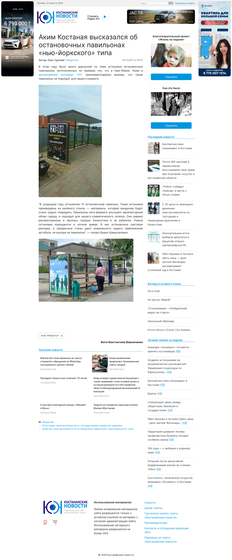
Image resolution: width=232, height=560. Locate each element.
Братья (152, 393)
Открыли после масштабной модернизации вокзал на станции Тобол (169, 465)
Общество (72, 60)
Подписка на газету (185, 3)
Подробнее (171, 77)
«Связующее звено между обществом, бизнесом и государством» (164, 406)
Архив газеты (153, 508)
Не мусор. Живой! (159, 299)
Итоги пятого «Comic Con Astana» (169, 329)
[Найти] (171, 3)
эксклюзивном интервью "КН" (61, 74)
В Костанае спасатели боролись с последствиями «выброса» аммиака (82, 425)
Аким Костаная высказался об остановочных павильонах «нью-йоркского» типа (87, 428)
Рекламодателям (155, 522)
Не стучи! (154, 291)
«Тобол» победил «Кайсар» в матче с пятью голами (174, 190)
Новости (150, 502)
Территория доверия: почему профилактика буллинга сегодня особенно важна (168, 435)
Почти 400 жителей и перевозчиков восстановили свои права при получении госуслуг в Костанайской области (171, 169)
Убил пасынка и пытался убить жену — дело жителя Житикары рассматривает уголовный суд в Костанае (170, 262)
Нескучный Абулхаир (161, 321)
